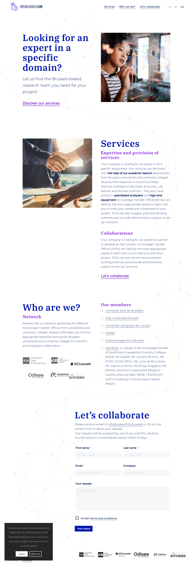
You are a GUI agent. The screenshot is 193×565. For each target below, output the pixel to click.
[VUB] (104, 555)
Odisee (110, 333)
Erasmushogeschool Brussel (124, 340)
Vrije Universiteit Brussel (121, 318)
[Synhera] (177, 555)
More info (35, 554)
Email (80, 465)
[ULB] (86, 555)
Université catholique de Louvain (127, 325)
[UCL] (123, 555)
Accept (99, 518)
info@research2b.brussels (125, 424)
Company (129, 465)
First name (83, 447)
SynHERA (111, 348)
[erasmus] (159, 555)
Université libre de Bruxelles (124, 310)
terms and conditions (103, 518)
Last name (130, 447)
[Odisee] (141, 555)
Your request (85, 483)
